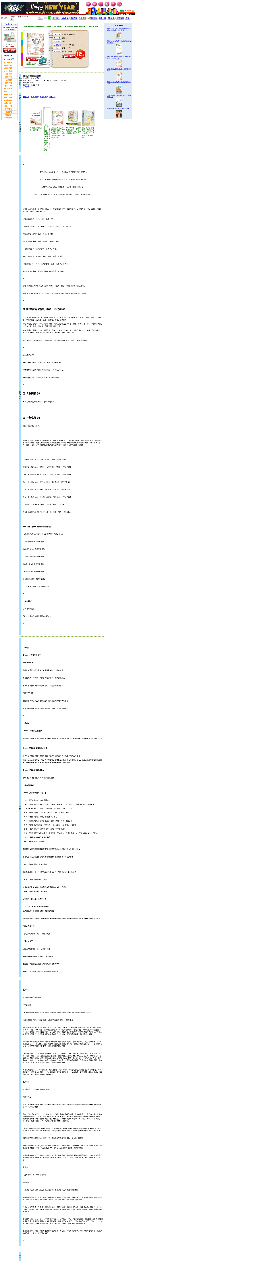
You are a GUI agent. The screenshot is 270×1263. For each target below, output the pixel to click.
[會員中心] (107, 6)
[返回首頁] (127, 19)
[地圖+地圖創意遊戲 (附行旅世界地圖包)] (9, 36)
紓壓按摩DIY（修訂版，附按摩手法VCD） (119, 108)
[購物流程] (93, 19)
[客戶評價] (45, 19)
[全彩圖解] (58, 118)
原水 (64, 41)
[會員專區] (73, 19)
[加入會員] (101, 6)
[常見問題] (113, 6)
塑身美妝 (34, 97)
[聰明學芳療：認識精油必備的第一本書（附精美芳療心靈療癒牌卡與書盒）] (73, 118)
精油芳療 (52, 97)
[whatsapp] (49, 19)
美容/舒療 (43, 97)
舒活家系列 (35, 78)
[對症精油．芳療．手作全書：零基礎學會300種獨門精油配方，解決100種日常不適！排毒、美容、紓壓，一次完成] (47, 115)
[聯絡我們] (120, 19)
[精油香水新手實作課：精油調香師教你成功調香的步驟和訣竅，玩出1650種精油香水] (89, 118)
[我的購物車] (95, 6)
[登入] (40, 19)
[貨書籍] (82, 19)
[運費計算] (102, 19)
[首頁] (119, 6)
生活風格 (26, 97)
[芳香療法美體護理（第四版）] (36, 118)
